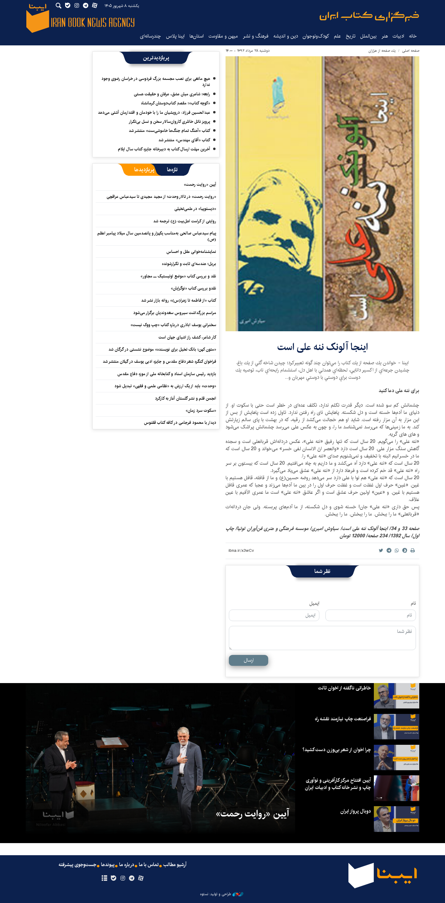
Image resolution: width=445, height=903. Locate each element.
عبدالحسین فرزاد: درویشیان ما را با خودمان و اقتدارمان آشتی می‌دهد (154, 112)
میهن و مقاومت (223, 36)
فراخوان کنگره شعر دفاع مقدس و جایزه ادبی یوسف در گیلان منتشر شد (159, 361)
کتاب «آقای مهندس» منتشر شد (184, 140)
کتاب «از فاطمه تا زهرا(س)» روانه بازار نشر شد (178, 300)
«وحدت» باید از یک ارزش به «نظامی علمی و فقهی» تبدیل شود (165, 386)
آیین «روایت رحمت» (200, 184)
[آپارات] (141, 878)
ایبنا (369, 16)
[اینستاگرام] (122, 878)
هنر (384, 36)
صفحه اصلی (410, 51)
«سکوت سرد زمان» (201, 410)
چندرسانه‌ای (150, 36)
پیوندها (107, 865)
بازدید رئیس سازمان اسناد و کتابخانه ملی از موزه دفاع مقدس (166, 374)
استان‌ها (197, 36)
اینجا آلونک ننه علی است (322, 347)
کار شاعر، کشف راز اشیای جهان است (187, 337)
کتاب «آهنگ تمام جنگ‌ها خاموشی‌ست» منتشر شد (169, 130)
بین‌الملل (368, 36)
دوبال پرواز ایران (355, 811)
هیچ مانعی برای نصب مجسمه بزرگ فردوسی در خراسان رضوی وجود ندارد (155, 81)
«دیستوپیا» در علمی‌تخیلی (195, 208)
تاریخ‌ (350, 36)
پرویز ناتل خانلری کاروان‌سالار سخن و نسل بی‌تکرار (169, 121)
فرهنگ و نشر (256, 36)
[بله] (113, 878)
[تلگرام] (132, 878)
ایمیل (314, 603)
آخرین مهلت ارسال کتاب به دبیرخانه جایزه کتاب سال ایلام (164, 149)
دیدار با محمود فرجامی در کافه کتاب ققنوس (180, 422)
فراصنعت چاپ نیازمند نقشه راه (343, 719)
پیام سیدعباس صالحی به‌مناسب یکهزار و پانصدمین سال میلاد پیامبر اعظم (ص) (156, 236)
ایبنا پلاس (175, 36)
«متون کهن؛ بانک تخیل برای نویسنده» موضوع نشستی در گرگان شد (162, 349)
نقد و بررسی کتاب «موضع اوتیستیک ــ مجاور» (178, 276)
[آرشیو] (104, 878)
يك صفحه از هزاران (382, 51)
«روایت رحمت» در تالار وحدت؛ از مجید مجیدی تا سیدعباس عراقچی (161, 196)
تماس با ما (149, 865)
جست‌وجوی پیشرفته (77, 865)
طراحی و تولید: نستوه (215, 894)
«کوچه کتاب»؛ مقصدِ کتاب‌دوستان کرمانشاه (175, 103)
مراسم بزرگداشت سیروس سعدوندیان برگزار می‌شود (174, 312)
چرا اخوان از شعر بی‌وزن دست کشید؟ (336, 750)
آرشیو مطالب (174, 865)
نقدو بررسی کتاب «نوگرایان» (193, 288)
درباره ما (126, 865)
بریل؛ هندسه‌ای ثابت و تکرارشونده (189, 263)
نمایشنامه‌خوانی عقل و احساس (191, 251)
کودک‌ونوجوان (316, 36)
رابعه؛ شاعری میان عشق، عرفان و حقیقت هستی (172, 94)
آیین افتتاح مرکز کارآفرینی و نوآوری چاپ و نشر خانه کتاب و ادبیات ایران (338, 784)
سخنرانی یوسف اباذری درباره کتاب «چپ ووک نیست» (173, 325)
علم (337, 36)
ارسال (249, 660)
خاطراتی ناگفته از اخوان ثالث (344, 688)
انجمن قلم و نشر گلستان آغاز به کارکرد (185, 398)
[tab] (172, 170)
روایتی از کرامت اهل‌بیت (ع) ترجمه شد (184, 221)
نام (413, 603)
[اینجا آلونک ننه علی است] (322, 193)
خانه (413, 36)
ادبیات (398, 36)
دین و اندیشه (285, 36)
